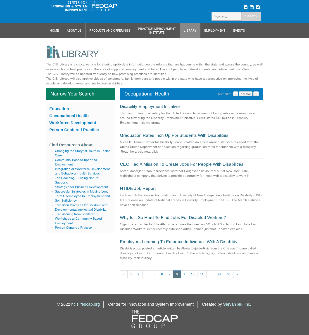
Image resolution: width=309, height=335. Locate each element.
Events (239, 30)
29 (219, 274)
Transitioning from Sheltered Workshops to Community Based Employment (78, 218)
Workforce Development (72, 123)
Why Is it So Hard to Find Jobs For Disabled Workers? (173, 217)
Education (59, 109)
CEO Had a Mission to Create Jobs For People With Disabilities (181, 164)
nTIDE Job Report (138, 188)
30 (229, 274)
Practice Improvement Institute (157, 30)
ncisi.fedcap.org (85, 304)
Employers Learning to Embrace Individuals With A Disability (179, 241)
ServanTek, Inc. (237, 304)
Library (190, 30)
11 (202, 274)
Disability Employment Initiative (150, 106)
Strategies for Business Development (81, 187)
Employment (214, 30)
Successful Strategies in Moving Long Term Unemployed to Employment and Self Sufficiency (82, 196)
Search (251, 16)
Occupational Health (69, 116)
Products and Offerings (109, 30)
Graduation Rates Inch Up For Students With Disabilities (174, 135)
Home (54, 30)
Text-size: (224, 94)
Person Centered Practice (74, 130)
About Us (74, 30)
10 (193, 274)
